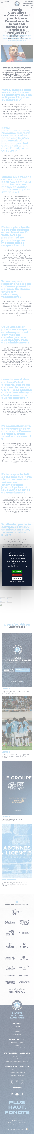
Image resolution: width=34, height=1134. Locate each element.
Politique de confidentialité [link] (17, 581)
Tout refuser (17, 575)
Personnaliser (17, 578)
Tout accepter (17, 571)
